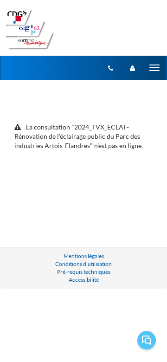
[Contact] (110, 67)
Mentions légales (84, 255)
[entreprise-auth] (132, 67)
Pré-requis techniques (83, 271)
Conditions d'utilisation (83, 263)
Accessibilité (84, 279)
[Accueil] (30, 29)
